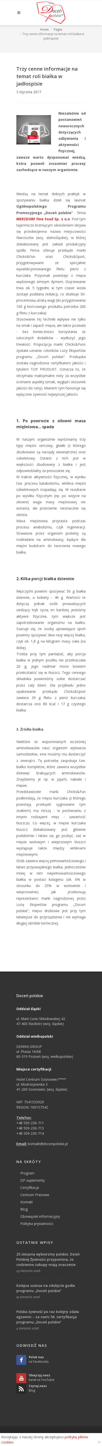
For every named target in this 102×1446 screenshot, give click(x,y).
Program (27, 1173)
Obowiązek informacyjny (40, 1216)
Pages (58, 29)
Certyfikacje (29, 1187)
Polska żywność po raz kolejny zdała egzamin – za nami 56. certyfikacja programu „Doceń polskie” (47, 1316)
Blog (24, 1209)
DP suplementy (32, 1180)
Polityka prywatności (36, 1223)
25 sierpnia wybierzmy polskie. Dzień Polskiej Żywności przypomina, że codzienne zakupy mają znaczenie (48, 1259)
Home (44, 29)
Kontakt (26, 1202)
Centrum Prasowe (34, 1194)
